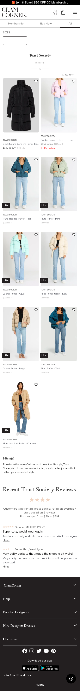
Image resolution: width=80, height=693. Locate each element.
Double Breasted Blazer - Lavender (59, 140)
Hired (6, 540)
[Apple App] (30, 668)
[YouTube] (46, 651)
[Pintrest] (53, 651)
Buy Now (46, 23)
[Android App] (49, 668)
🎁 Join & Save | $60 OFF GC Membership (40, 2)
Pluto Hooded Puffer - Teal (17, 218)
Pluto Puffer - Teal (50, 368)
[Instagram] (31, 651)
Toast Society (10, 140)
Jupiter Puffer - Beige (14, 368)
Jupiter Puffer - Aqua (14, 293)
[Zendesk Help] (71, 678)
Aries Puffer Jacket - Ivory (54, 293)
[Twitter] (39, 651)
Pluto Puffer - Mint (50, 218)
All (70, 23)
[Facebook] (24, 651)
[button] (75, 12)
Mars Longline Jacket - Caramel (19, 443)
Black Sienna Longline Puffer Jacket (21, 143)
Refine (40, 684)
